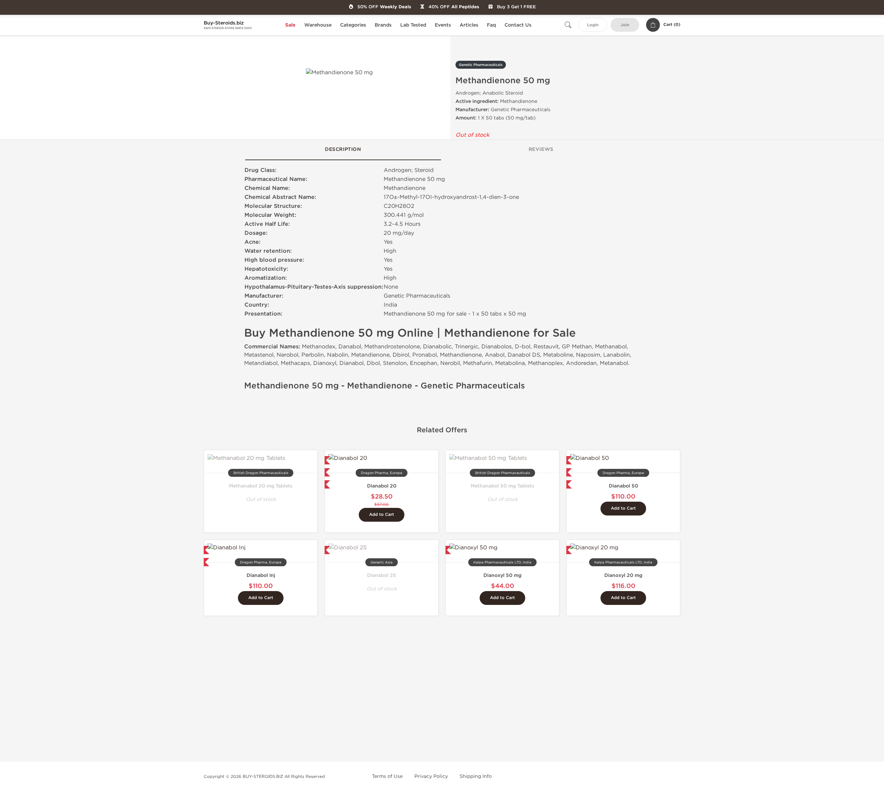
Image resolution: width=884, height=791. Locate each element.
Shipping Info (476, 776)
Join (625, 25)
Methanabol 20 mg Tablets (260, 486)
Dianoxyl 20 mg (623, 575)
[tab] (343, 149)
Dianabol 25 (381, 575)
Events (443, 25)
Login (592, 25)
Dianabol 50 (623, 486)
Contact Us (518, 25)
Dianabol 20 (381, 486)
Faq (491, 25)
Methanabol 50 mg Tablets (502, 486)
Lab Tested (413, 25)
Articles (469, 25)
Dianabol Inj (261, 575)
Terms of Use (387, 776)
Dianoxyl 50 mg (502, 575)
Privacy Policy (431, 776)
